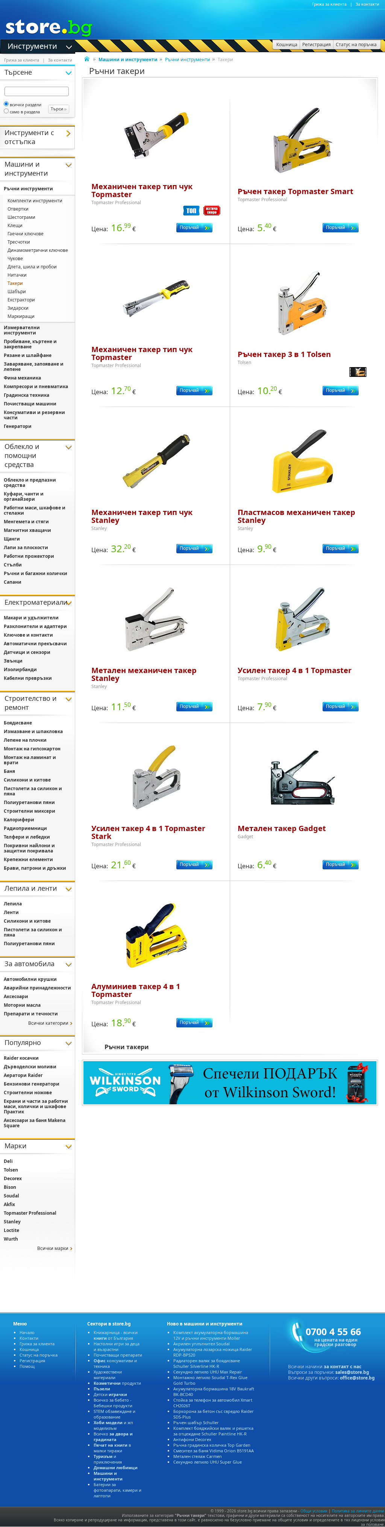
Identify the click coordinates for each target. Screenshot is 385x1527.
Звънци (13, 661)
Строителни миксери (29, 811)
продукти (117, 1383)
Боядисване (18, 723)
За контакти (367, 4)
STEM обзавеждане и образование (114, 1414)
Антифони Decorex (192, 1439)
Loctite (11, 1230)
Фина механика (22, 378)
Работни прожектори (29, 556)
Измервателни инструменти (22, 330)
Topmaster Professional (30, 1213)
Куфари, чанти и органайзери (24, 496)
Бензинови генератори (31, 1084)
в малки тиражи (112, 1447)
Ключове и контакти (28, 635)
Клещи (15, 225)
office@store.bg (357, 1378)
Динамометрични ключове (38, 250)
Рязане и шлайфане (28, 355)
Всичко (113, 1436)
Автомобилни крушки (30, 979)
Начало (27, 1332)
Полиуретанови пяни (29, 802)
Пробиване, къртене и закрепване (30, 344)
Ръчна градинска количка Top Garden (211, 1445)
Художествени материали (108, 1374)
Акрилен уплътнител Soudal (201, 1343)
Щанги (12, 539)
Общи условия (313, 1510)
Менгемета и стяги (26, 521)
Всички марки (52, 1248)
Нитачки (17, 275)
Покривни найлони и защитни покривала (29, 848)
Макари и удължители (31, 617)
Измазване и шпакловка (33, 731)
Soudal (11, 1196)
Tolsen (11, 1170)
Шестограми (21, 217)
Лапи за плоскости (26, 547)
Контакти (29, 1338)
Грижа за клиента (329, 4)
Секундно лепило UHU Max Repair (207, 1372)
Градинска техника (26, 395)
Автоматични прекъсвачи (35, 643)
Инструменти (32, 45)
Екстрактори (21, 300)
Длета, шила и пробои (32, 267)
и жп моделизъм (113, 1425)
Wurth (11, 1239)
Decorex (13, 1178)
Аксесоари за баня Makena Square (34, 1123)
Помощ (27, 1366)
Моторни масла (22, 1005)
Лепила (13, 904)
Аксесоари (16, 996)
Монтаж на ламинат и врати (30, 760)
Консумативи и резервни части (34, 415)
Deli (8, 1161)
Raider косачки (21, 1058)
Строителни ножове (28, 1092)
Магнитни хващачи (27, 530)
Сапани (12, 582)
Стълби (13, 565)
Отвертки (18, 209)
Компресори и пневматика (36, 386)
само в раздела (25, 111)
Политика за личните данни (358, 1510)
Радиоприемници (25, 828)
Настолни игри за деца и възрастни (116, 1346)
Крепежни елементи (28, 859)
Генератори (18, 426)
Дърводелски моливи (30, 1066)
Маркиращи (21, 316)
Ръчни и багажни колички (35, 573)
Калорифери (19, 819)
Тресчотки (19, 242)
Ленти (11, 912)
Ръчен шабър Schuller (196, 1422)
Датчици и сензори (27, 652)
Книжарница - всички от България (116, 1335)
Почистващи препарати (118, 1355)
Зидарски (18, 308)
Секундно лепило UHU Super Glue (207, 1462)
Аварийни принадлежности (37, 988)
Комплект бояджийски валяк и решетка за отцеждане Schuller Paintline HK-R (213, 1431)
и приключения (108, 1459)
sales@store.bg (352, 1372)
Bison (10, 1187)
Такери (15, 283)
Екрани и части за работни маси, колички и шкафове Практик (36, 1106)
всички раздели (25, 104)
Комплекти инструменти (35, 200)
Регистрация (32, 1360)
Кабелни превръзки (28, 678)
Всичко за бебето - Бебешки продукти (113, 1402)
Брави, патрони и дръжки (35, 868)
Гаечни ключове (26, 233)
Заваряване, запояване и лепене (34, 366)
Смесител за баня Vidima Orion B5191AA (213, 1450)
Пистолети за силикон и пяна (33, 791)
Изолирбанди (20, 669)
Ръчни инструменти (187, 59)
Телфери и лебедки (27, 837)
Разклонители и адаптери (35, 626)
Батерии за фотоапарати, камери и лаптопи (117, 1490)
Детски (110, 1394)
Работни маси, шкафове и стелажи (34, 510)
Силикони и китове (27, 780)
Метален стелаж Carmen (197, 1456)
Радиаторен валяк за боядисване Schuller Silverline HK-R (206, 1363)
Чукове (15, 258)
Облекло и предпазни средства (30, 482)
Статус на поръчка (39, 1355)
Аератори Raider (23, 1075)
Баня (9, 771)
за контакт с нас (342, 1366)
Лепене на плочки (25, 740)
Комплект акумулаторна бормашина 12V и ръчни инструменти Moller (210, 1335)
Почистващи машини (30, 404)
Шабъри (17, 291)
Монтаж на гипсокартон (32, 748)
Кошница (29, 1349)
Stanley (12, 1221)
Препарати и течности (31, 1013)
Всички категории (48, 1023)
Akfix (9, 1204)
